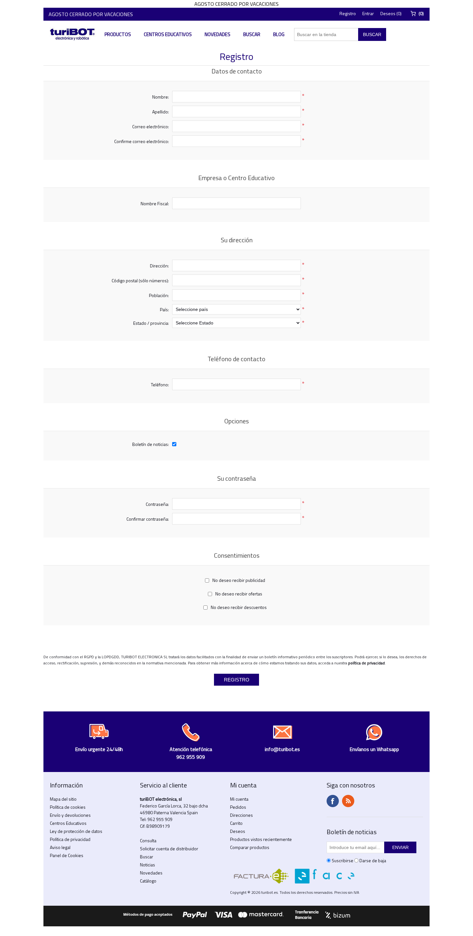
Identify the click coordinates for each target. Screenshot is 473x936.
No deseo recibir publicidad (238, 580)
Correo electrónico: (150, 126)
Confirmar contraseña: (147, 519)
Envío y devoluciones (70, 815)
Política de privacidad (70, 839)
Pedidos (238, 807)
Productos (118, 34)
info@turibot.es (282, 749)
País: (164, 309)
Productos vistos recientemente (261, 839)
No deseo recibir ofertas (238, 593)
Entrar (368, 13)
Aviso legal (60, 847)
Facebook (333, 801)
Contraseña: (157, 504)
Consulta (148, 840)
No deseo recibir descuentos (239, 607)
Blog (278, 34)
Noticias (147, 864)
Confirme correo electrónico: (141, 141)
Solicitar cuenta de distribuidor (169, 848)
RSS (348, 801)
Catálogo (148, 880)
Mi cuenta (239, 799)
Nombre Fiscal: (155, 203)
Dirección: (159, 265)
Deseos (237, 831)
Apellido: (160, 111)
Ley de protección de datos (76, 831)
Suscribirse (342, 860)
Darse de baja (372, 860)
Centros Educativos (168, 34)
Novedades (217, 34)
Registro (347, 13)
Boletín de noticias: (150, 444)
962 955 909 (159, 819)
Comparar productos (249, 847)
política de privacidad (366, 663)
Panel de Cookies (66, 855)
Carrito (236, 823)
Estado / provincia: (151, 323)
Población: (159, 295)
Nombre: (160, 96)
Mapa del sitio (63, 799)
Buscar (251, 34)
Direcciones (241, 815)
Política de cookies (68, 807)
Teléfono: (160, 384)
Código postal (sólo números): (140, 280)
